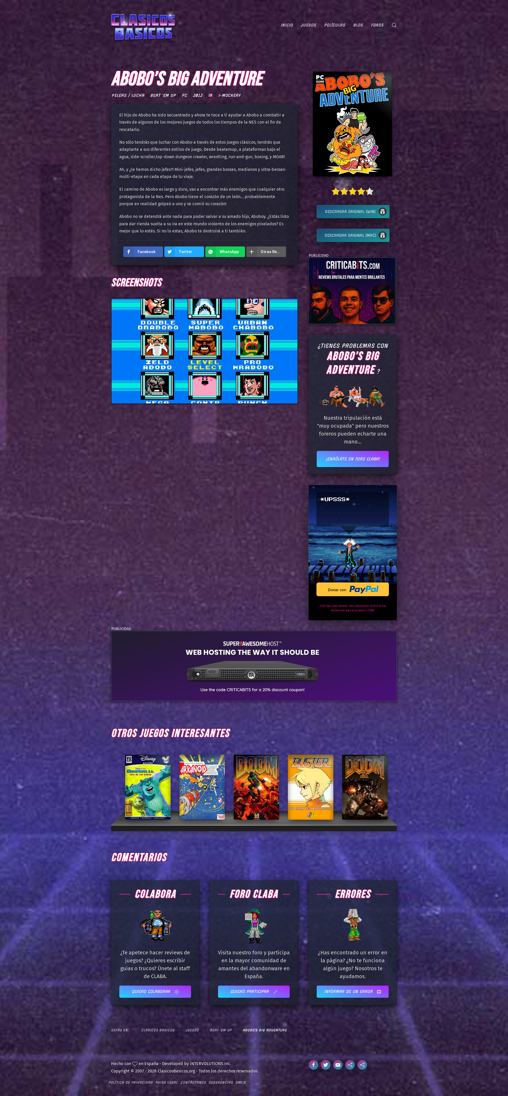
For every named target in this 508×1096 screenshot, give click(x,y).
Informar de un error (349, 991)
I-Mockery (229, 95)
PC (184, 95)
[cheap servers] (254, 665)
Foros (377, 25)
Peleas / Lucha (128, 95)
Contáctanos (193, 1082)
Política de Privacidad (130, 1082)
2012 (197, 95)
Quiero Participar (250, 991)
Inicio (287, 25)
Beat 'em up (163, 95)
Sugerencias (220, 1082)
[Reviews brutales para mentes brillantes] (352, 290)
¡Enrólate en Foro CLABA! (353, 458)
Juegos (308, 25)
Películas (334, 25)
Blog (358, 25)
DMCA (240, 1082)
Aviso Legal (166, 1082)
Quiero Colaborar (152, 991)
